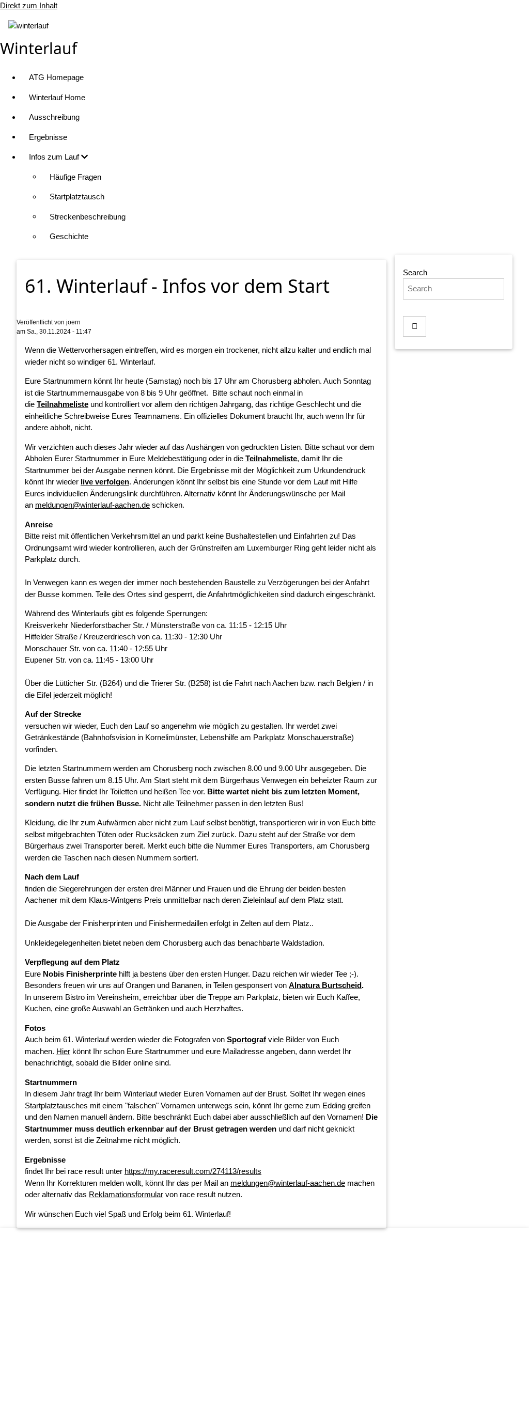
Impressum (275, 1330)
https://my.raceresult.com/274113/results (193, 1171)
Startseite (275, 1310)
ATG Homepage (56, 77)
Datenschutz (275, 1350)
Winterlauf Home (57, 97)
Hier (63, 1051)
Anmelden (275, 1408)
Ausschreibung (54, 117)
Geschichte (69, 236)
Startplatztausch (77, 196)
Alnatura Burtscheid (325, 985)
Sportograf (246, 1039)
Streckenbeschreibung (88, 216)
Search (415, 272)
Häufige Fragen (75, 177)
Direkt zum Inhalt (28, 5)
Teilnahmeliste (62, 404)
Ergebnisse (48, 137)
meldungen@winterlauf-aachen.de (92, 504)
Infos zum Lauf (55, 156)
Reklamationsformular (126, 1194)
